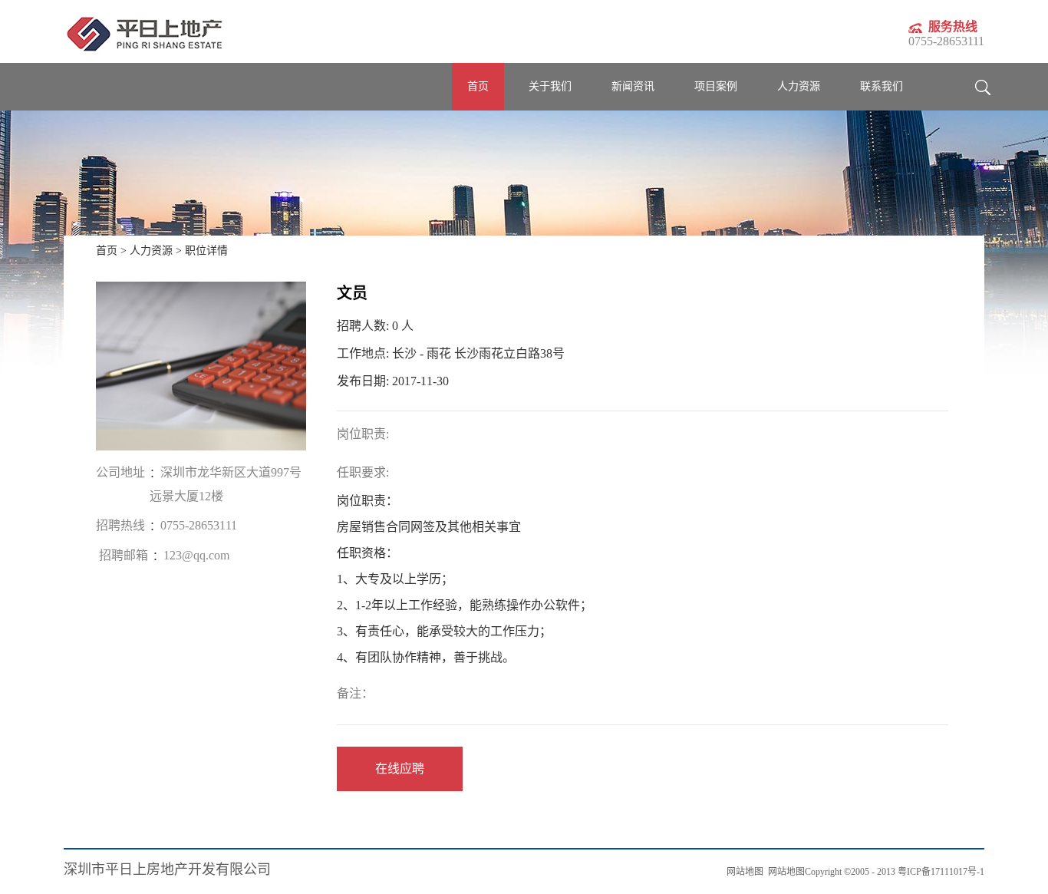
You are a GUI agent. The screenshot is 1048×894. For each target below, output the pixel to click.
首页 (478, 86)
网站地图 (784, 871)
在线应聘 (399, 768)
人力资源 (151, 250)
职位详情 (206, 250)
